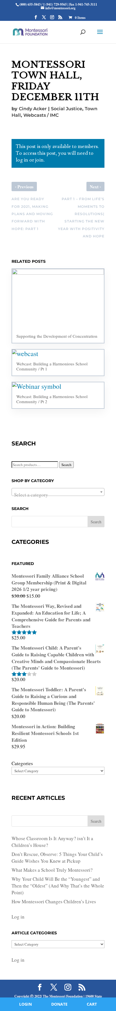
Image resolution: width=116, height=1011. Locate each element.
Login (25, 1004)
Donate (59, 1004)
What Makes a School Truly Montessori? (52, 870)
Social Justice (66, 108)
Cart (92, 1004)
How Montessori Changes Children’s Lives (54, 901)
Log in (18, 916)
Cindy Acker (33, 108)
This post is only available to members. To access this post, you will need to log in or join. (57, 153)
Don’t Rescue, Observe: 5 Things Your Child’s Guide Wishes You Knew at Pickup (57, 857)
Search (66, 464)
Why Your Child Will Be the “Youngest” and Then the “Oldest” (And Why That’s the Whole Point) (58, 886)
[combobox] (58, 492)
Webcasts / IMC (41, 115)
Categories (22, 763)
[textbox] (58, 494)
